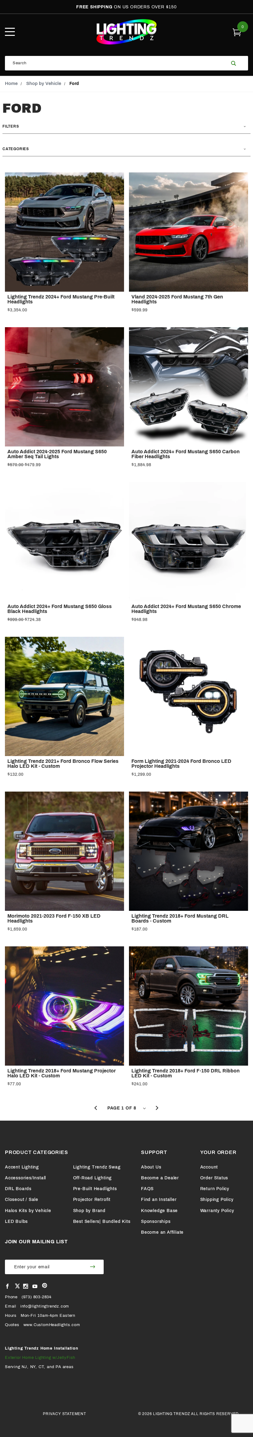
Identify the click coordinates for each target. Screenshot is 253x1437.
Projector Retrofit (91, 1199)
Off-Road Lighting (92, 1178)
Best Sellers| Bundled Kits (102, 1221)
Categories (15, 149)
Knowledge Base (159, 1210)
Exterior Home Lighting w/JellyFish (40, 1357)
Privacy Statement (64, 1414)
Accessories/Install (25, 1178)
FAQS (147, 1188)
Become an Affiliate (162, 1232)
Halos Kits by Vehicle (28, 1210)
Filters (10, 126)
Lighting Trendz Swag (97, 1167)
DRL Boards (18, 1188)
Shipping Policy (217, 1199)
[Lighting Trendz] (126, 32)
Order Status (214, 1178)
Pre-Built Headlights (95, 1188)
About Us (151, 1167)
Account (209, 1167)
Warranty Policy (217, 1210)
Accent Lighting (22, 1167)
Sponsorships (156, 1221)
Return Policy (214, 1188)
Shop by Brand (89, 1210)
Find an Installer (159, 1199)
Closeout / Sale (21, 1199)
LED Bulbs (16, 1221)
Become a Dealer (160, 1178)
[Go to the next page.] (157, 1108)
